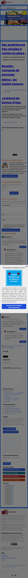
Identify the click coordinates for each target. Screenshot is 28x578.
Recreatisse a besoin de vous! (14, 268)
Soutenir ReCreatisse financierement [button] (14, 306)
